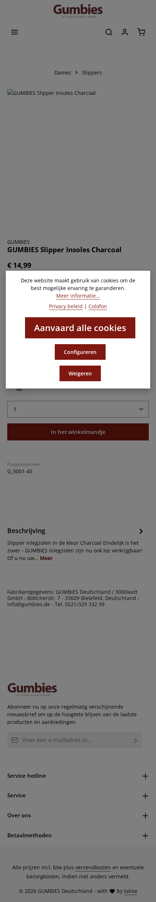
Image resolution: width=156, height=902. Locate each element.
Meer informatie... (78, 295)
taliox (130, 890)
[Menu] (14, 32)
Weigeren (80, 373)
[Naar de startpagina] (78, 11)
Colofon (98, 306)
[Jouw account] (125, 32)
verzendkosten (93, 867)
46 (19, 389)
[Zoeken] (109, 32)
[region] (78, 160)
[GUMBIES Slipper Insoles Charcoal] (78, 160)
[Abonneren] (136, 740)
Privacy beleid (66, 306)
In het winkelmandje (78, 431)
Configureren (80, 352)
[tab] (76, 544)
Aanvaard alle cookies (80, 328)
